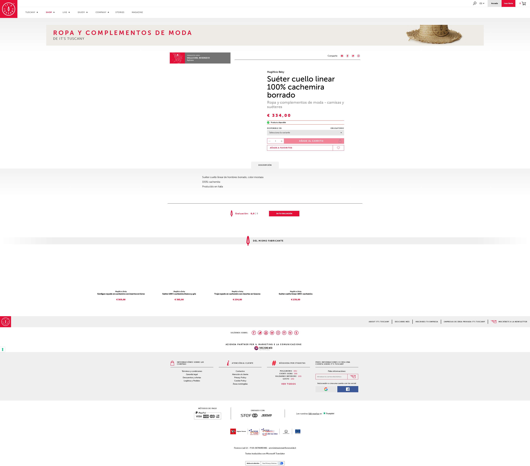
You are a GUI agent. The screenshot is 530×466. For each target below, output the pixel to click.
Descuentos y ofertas (192, 377)
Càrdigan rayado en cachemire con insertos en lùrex (121, 294)
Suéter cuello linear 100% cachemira (295, 294)
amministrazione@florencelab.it (282, 448)
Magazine (137, 12)
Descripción (264, 165)
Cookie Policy (240, 381)
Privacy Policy (240, 377)
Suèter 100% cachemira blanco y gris (179, 294)
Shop (49, 12)
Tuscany (30, 12)
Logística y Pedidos (192, 381)
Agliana (190, 60)
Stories (120, 12)
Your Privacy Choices (269, 463)
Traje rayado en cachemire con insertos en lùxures (237, 294)
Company (101, 12)
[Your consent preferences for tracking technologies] (2, 349)
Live (65, 12)
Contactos (240, 371)
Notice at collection (253, 463)
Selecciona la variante (279, 132)
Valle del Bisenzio (198, 58)
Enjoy (81, 12)
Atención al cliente (240, 374)
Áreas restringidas (240, 384)
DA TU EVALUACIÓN (284, 214)
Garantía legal (192, 374)
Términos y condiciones (192, 371)
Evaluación (241, 213)
